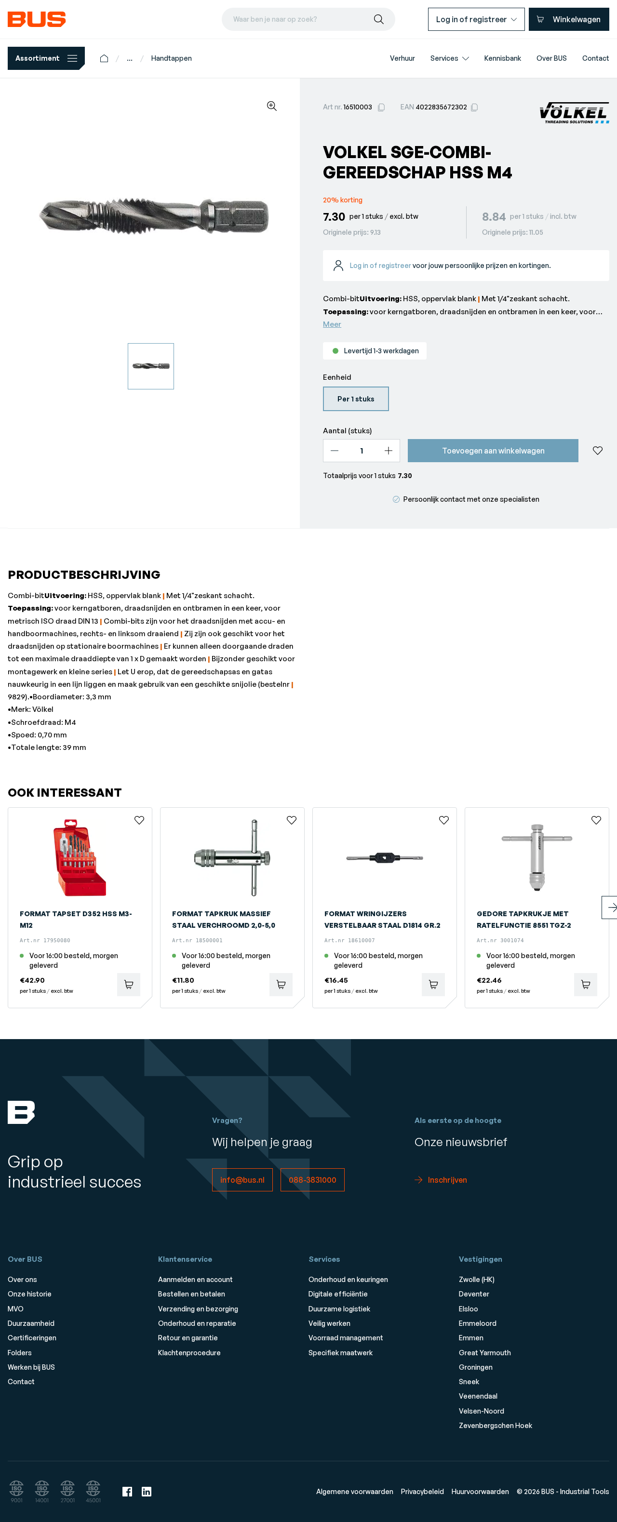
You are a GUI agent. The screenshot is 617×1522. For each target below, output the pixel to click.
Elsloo (468, 1309)
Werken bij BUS (31, 1367)
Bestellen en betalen (191, 1294)
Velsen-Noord (481, 1411)
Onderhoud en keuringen (348, 1279)
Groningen (476, 1367)
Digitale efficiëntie (338, 1294)
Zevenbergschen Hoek (495, 1425)
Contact (21, 1381)
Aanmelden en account (195, 1279)
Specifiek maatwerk (340, 1352)
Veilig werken (329, 1323)
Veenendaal (478, 1396)
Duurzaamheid (31, 1323)
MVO (16, 1309)
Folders (20, 1352)
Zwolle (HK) (477, 1279)
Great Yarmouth (485, 1352)
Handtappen (171, 58)
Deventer (474, 1294)
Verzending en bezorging (198, 1309)
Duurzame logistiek (339, 1309)
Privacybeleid (422, 1491)
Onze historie (30, 1294)
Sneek (469, 1381)
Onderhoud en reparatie (197, 1323)
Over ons (22, 1279)
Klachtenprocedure (189, 1352)
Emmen (471, 1338)
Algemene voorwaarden (354, 1491)
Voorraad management (345, 1338)
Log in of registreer (380, 265)
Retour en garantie (188, 1338)
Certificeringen (32, 1338)
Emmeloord (477, 1323)
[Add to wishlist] (598, 450)
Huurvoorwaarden (480, 1491)
